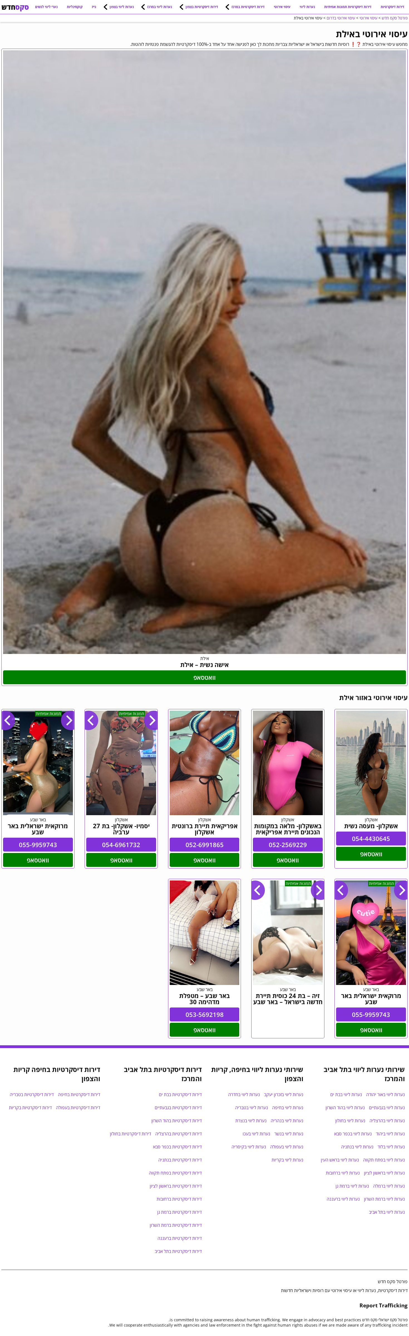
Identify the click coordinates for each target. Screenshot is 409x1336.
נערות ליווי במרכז (159, 6)
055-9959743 (38, 844)
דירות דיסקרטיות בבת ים (180, 1094)
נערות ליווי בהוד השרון (345, 1107)
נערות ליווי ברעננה (343, 1199)
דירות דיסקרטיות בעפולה (78, 1107)
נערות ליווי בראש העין (340, 1160)
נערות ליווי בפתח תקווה (384, 1160)
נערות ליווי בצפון (122, 6)
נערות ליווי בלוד (391, 1147)
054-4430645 (371, 838)
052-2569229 (288, 844)
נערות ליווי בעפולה (286, 1147)
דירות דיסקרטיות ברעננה (179, 1238)
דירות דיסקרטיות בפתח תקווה (175, 1173)
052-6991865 (205, 844)
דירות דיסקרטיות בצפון (202, 6)
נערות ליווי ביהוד (390, 1134)
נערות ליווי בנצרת (251, 1121)
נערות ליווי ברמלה (389, 1186)
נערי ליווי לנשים (46, 6)
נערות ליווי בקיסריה (248, 1147)
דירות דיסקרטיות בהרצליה (178, 1134)
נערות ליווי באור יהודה (385, 1094)
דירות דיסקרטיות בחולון (130, 1134)
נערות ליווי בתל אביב (387, 1212)
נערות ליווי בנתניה (357, 1147)
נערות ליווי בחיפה (287, 1107)
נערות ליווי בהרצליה (387, 1121)
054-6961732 (121, 844)
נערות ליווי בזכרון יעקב (283, 1094)
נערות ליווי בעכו (256, 1134)
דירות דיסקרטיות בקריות (30, 1107)
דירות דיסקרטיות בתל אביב (178, 1251)
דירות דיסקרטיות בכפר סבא (177, 1147)
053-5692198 (205, 1014)
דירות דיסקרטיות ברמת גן (179, 1212)
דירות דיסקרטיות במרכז (248, 6)
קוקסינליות (75, 6)
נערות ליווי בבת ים (346, 1094)
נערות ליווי (307, 6)
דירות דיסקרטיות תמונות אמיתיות (347, 6)
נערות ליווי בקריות (287, 1160)
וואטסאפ (204, 677)
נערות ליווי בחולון (350, 1121)
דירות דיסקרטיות (392, 6)
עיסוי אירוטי (282, 6)
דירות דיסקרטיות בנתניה (180, 1160)
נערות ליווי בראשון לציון (384, 1173)
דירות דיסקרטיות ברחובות (179, 1199)
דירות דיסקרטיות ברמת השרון (176, 1225)
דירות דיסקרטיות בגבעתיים (178, 1107)
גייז (94, 6)
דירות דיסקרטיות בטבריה (32, 1094)
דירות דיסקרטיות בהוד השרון (176, 1121)
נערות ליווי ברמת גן (352, 1186)
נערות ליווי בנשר (288, 1134)
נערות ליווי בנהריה (287, 1121)
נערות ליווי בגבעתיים (387, 1107)
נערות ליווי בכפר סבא (353, 1134)
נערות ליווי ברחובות (343, 1173)
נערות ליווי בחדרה (244, 1094)
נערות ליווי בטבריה (251, 1107)
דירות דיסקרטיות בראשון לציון (176, 1186)
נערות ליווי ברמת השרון (384, 1199)
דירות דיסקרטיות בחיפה (79, 1094)
